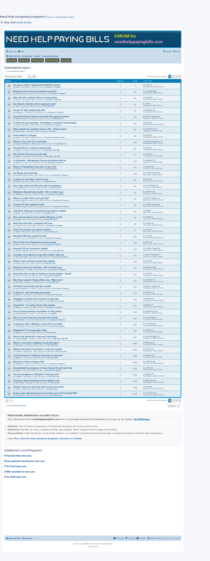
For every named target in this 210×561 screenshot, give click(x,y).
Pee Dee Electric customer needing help (32, 148)
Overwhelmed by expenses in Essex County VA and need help (42, 368)
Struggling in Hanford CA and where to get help (35, 299)
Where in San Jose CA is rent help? (30, 141)
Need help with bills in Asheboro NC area (32, 223)
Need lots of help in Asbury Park (28, 362)
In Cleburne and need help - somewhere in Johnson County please (45, 123)
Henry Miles (19, 320)
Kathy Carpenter (21, 288)
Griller (17, 87)
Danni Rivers (20, 131)
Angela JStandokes (22, 144)
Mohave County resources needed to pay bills (35, 91)
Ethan (17, 137)
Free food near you (15, 466)
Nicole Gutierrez (21, 200)
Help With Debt (49, 106)
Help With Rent (57, 118)
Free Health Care (51, 232)
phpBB (84, 544)
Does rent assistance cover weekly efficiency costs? (37, 217)
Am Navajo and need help (25, 173)
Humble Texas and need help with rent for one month (38, 387)
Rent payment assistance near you (24, 461)
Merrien (18, 307)
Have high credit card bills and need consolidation (37, 185)
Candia (18, 219)
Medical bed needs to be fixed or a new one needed (37, 349)
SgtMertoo (19, 194)
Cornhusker (19, 395)
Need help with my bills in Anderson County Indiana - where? (42, 274)
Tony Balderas (20, 188)
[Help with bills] (93, 39)
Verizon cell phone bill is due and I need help (34, 336)
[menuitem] (21, 51)
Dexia (17, 263)
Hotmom (18, 169)
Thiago (17, 156)
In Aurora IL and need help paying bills (31, 292)
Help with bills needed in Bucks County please (35, 97)
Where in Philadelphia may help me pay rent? (35, 167)
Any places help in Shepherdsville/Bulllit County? (37, 85)
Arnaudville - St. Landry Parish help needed (34, 305)
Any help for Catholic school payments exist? (34, 104)
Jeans (17, 232)
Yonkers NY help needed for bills (28, 204)
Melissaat (18, 345)
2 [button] (173, 76)
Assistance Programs (53, 87)
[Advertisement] (74, 9)
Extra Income (55, 383)
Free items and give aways (55, 137)
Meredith (18, 301)
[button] (179, 76)
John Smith (19, 326)
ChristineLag (20, 93)
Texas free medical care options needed (32, 230)
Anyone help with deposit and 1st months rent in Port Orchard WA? (45, 393)
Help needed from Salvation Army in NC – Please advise (39, 129)
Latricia (18, 370)
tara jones (19, 282)
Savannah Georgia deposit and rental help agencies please (41, 116)
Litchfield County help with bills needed (32, 286)
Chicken (18, 225)
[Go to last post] (151, 85)
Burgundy (19, 112)
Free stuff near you (15, 477)
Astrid (17, 150)
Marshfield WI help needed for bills (29, 236)
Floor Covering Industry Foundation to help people (37, 311)
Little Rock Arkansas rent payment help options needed (39, 211)
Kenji (17, 213)
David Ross (19, 269)
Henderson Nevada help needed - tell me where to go (38, 192)
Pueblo (17, 389)
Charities (53, 131)
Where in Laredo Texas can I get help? (31, 198)
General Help (51, 332)
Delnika (18, 332)
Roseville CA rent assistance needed (30, 248)
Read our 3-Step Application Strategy (60, 17)
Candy (17, 100)
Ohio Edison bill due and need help (30, 154)
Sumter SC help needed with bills (29, 110)
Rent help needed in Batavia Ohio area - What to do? (38, 280)
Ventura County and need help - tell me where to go (37, 267)
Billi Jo (17, 244)
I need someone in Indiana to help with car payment (38, 355)
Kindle (17, 181)
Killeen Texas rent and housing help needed (34, 261)
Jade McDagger (21, 339)
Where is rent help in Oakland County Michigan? (36, 343)
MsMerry (18, 295)
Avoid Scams (24, 22)
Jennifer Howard (21, 175)
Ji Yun (17, 238)
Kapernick (19, 162)
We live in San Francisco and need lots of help (35, 318)
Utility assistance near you (19, 471)
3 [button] (176, 76)
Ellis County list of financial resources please (34, 242)
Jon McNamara (141, 419)
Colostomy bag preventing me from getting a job (36, 380)
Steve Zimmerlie (21, 257)
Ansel (17, 125)
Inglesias (18, 357)
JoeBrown (19, 364)
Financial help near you (18, 455)
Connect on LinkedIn (71, 438)
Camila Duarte (20, 313)
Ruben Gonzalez (21, 118)
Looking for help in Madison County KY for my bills (37, 324)
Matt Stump (19, 383)
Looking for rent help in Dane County (30, 179)
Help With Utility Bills (52, 150)
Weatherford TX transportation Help (30, 330)
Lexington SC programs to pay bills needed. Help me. (38, 255)
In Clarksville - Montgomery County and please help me (39, 160)
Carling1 (18, 376)
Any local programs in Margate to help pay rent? (36, 374)
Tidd (17, 106)
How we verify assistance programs (39, 438)
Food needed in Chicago (24, 135)
